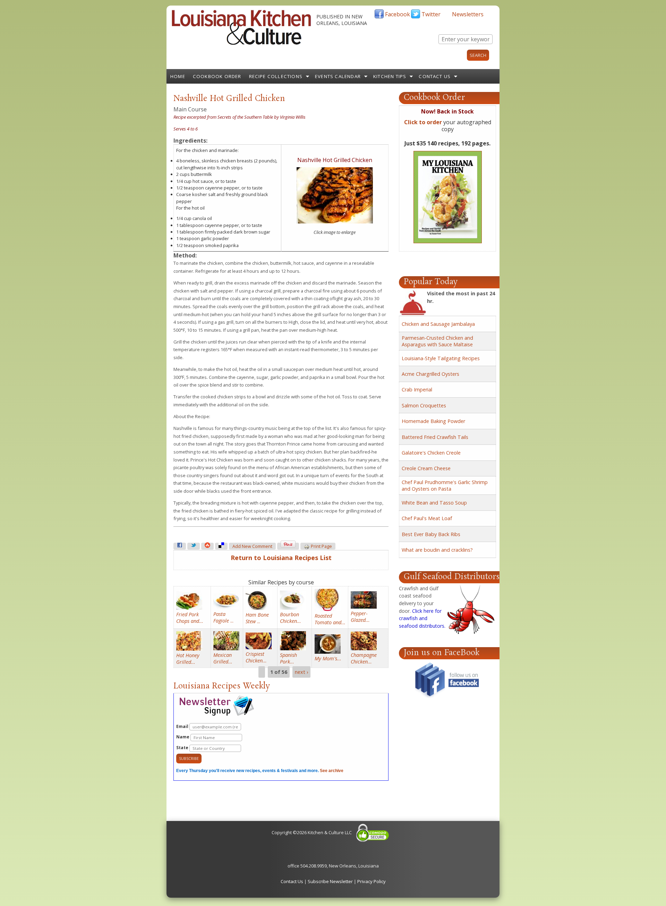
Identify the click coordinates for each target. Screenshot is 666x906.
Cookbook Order (217, 76)
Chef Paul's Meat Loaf (427, 518)
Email (182, 726)
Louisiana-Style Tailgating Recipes (441, 358)
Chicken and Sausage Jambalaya (438, 324)
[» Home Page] (241, 43)
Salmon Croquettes (424, 405)
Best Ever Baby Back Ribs (431, 534)
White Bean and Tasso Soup (434, 502)
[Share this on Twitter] (193, 546)
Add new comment (252, 546)
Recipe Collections (276, 76)
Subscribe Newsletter (330, 881)
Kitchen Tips (389, 76)
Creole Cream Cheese (426, 468)
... (223, 617)
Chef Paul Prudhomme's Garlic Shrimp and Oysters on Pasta (445, 485)
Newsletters (468, 14)
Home (177, 76)
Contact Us (435, 76)
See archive (331, 770)
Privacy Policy (371, 881)
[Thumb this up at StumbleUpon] (207, 546)
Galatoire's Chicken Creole (431, 452)
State (182, 747)
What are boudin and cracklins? (437, 550)
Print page (321, 546)
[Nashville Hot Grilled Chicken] (335, 222)
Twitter (431, 14)
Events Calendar (338, 76)
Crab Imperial (417, 389)
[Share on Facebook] (179, 546)
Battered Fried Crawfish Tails (435, 437)
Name (183, 736)
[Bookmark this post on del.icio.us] (221, 546)
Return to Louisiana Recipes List (281, 557)
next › (301, 672)
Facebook (397, 14)
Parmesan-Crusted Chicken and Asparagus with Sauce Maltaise (437, 341)
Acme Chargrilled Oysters (430, 374)
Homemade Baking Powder (433, 421)
